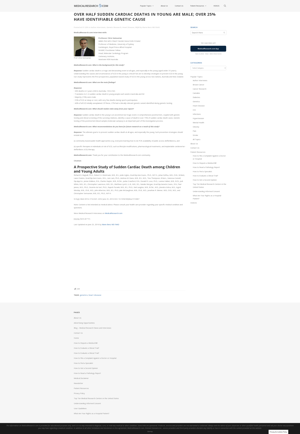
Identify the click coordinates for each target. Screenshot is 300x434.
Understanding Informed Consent (206, 191)
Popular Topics (145, 6)
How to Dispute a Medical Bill (204, 163)
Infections (197, 114)
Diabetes (196, 97)
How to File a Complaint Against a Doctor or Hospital (95, 358)
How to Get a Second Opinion (205, 180)
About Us (164, 6)
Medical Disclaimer (81, 378)
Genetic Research (114, 27)
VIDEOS (216, 6)
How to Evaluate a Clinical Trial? (205, 175)
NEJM (137, 27)
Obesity (196, 127)
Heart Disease (128, 27)
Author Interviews (98, 27)
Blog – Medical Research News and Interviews (92, 328)
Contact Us (179, 6)
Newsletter (78, 383)
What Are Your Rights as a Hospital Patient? (91, 413)
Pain (194, 131)
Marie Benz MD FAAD (151, 27)
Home (76, 338)
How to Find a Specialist (202, 171)
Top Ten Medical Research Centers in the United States (96, 398)
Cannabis (196, 93)
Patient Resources (197, 6)
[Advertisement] (130, 256)
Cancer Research (199, 89)
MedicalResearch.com (113, 213)
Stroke (195, 135)
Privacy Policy (79, 393)
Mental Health (198, 122)
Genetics (196, 101)
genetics (84, 295)
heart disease (95, 295)
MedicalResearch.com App (208, 49)
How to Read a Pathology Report (206, 167)
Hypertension (198, 118)
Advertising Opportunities (84, 323)
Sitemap (150, 431)
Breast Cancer (198, 84)
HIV (194, 110)
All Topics (196, 139)
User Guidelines (80, 408)
